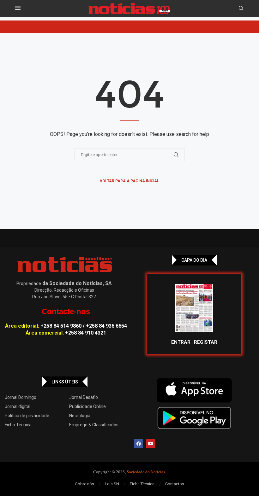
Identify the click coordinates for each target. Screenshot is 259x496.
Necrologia (79, 415)
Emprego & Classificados (93, 425)
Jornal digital (17, 406)
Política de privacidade (27, 415)
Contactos (174, 483)
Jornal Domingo (20, 397)
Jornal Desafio (83, 397)
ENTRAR (180, 342)
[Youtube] (150, 443)
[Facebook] (138, 443)
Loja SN (112, 483)
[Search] (241, 8)
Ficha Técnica (18, 425)
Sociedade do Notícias (146, 472)
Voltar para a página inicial (129, 181)
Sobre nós (84, 483)
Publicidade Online (87, 406)
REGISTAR (205, 342)
